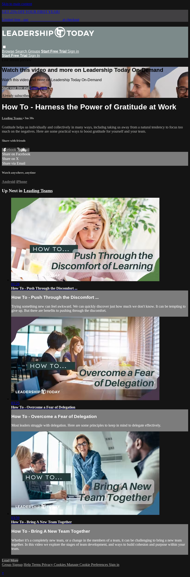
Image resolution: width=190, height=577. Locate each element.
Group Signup (12, 565)
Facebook (9, 150)
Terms (37, 565)
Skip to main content (17, 4)
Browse (8, 51)
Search (21, 51)
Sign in (73, 51)
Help (28, 565)
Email (25, 150)
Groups (34, 51)
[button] (4, 46)
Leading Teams (12, 118)
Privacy (48, 565)
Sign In (34, 55)
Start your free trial (16, 88)
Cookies (60, 565)
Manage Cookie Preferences (88, 565)
